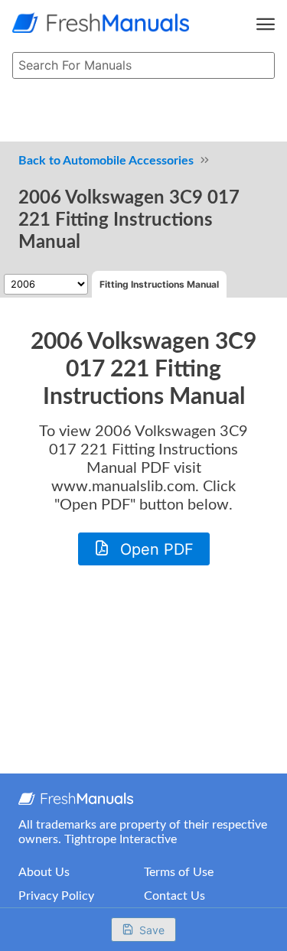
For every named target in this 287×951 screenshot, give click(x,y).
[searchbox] (143, 66)
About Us (44, 872)
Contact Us (174, 896)
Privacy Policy (56, 896)
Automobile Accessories (128, 161)
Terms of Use (179, 872)
